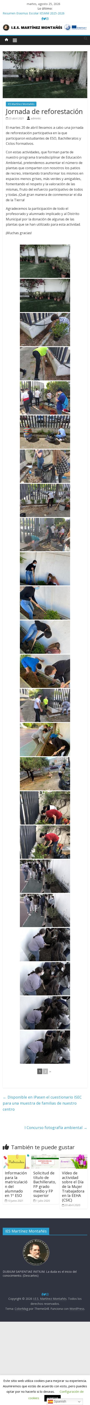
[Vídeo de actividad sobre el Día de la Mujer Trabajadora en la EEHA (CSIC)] (73, 1157)
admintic (36, 118)
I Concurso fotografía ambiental (55, 1127)
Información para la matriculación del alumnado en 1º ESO (16, 1184)
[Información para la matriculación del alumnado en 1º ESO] (16, 1157)
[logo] (36, 1240)
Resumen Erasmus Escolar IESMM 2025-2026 (33, 13)
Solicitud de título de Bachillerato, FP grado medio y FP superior (44, 1184)
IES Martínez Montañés (21, 104)
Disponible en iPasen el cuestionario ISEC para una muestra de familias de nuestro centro (42, 1103)
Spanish (59, 1401)
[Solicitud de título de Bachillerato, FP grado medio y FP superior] (45, 1157)
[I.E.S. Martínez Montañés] (6, 39)
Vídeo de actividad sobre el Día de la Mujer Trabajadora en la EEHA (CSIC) (73, 1186)
